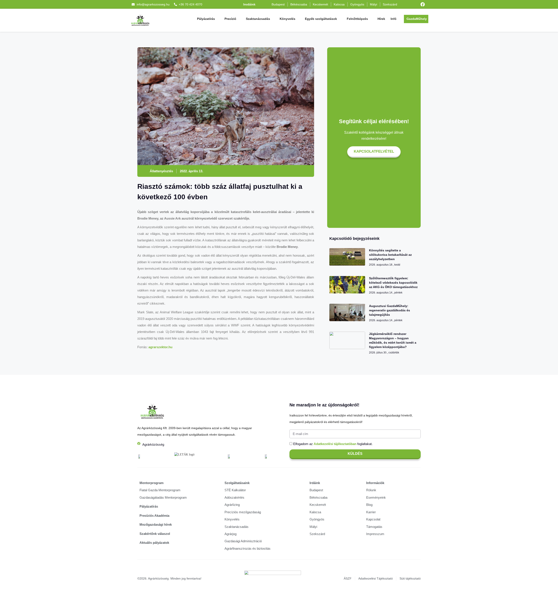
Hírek (381, 18)
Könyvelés (287, 18)
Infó (393, 18)
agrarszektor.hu (160, 347)
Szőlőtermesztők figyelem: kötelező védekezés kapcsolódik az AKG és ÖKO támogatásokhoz (393, 282)
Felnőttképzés (357, 18)
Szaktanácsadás (258, 18)
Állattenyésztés (161, 171)
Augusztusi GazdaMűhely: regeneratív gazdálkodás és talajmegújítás (389, 310)
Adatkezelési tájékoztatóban (335, 444)
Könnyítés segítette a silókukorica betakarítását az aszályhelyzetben (390, 255)
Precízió (230, 18)
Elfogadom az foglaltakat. (333, 444)
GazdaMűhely (417, 18)
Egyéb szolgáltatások (321, 18)
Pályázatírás (206, 18)
